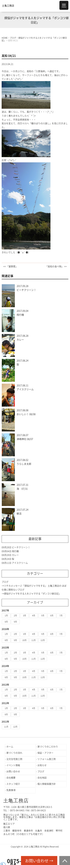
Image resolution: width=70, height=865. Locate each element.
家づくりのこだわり (47, 746)
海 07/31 (22, 489)
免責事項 (10, 790)
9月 (15, 622)
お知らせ (42, 765)
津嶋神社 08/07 (25, 439)
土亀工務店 (8, 5)
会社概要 (10, 778)
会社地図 (42, 778)
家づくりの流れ (14, 753)
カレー (20, 339)
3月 (24, 616)
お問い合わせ (13, 771)
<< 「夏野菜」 (10, 266)
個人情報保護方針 (46, 784)
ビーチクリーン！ (26, 290)
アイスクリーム (25, 389)
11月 (33, 640)
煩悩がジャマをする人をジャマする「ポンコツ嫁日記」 (32, 593)
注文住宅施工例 (14, 759)
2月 (15, 616)
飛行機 (20, 315)
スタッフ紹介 (13, 784)
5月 (42, 616)
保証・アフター (45, 753)
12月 (43, 640)
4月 (33, 616)
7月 (61, 616)
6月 (51, 616)
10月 (24, 640)
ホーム (9, 746)
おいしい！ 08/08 (26, 414)
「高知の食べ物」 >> (56, 266)
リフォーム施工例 (46, 759)
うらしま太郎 (24, 464)
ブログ (5, 582)
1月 (6, 616)
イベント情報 (13, 765)
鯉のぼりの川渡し (40, 123)
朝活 (19, 513)
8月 (6, 622)
